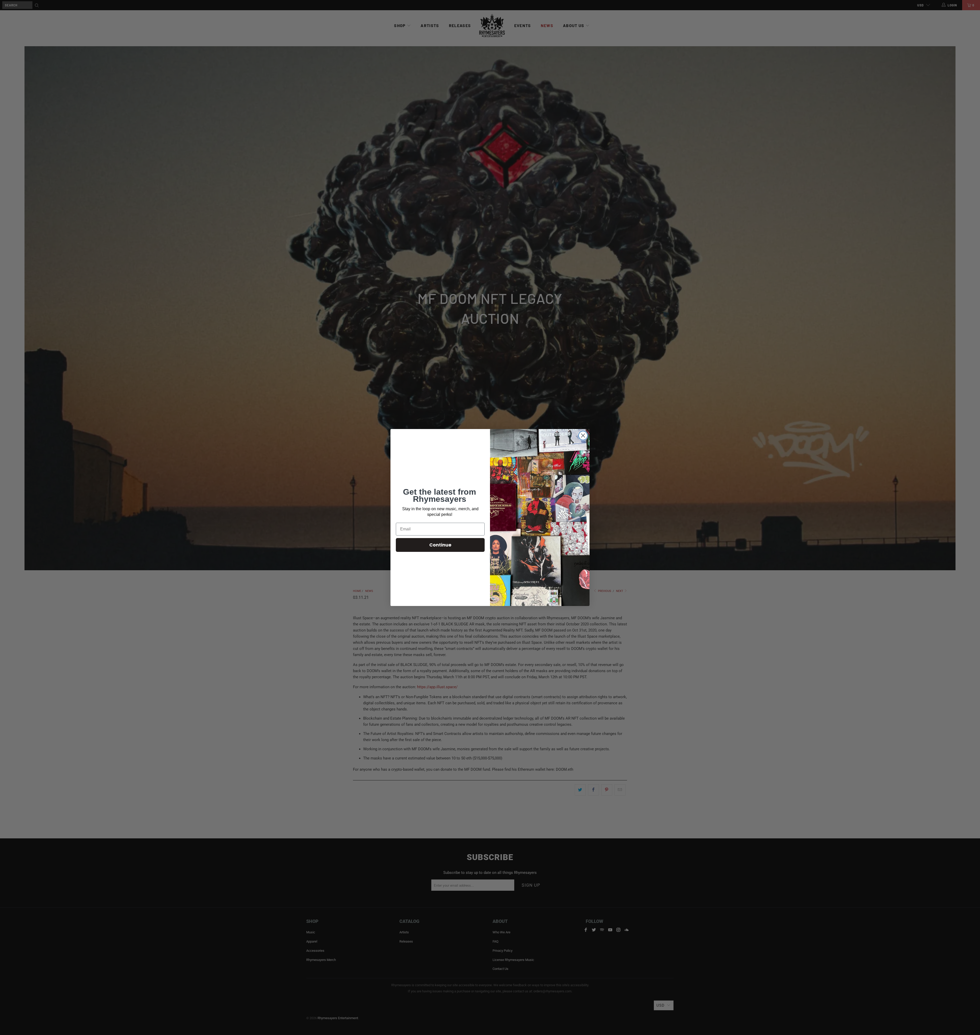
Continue (440, 545)
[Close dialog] (583, 435)
